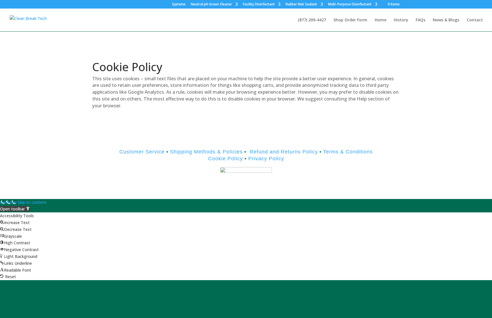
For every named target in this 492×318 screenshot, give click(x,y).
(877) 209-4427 (312, 20)
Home (380, 20)
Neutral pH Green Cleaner (211, 5)
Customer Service (142, 152)
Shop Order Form (350, 20)
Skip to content (32, 202)
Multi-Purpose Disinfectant (350, 5)
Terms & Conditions (348, 152)
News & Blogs (446, 20)
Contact (475, 20)
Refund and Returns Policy (284, 152)
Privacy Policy (265, 158)
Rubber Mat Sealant (301, 5)
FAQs (420, 20)
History (401, 20)
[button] (15, 209)
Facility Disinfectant (259, 5)
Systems (179, 5)
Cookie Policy (225, 158)
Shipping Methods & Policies (206, 152)
